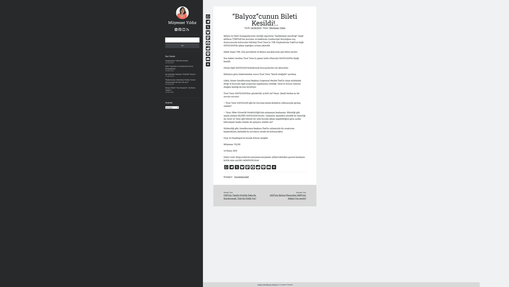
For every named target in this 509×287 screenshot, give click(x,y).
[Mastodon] (208, 37)
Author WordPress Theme (267, 285)
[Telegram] (208, 21)
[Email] (208, 59)
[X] (208, 27)
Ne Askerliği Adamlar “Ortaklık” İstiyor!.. (180, 74)
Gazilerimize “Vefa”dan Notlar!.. (177, 61)
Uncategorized (241, 176)
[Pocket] (208, 53)
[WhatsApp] (208, 16)
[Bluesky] (208, 32)
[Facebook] (208, 43)
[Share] (208, 64)
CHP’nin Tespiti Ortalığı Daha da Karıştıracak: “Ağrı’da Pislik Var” (240, 197)
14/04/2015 (256, 27)
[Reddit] (208, 48)
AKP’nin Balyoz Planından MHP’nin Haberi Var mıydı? (288, 197)
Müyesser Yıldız (182, 22)
